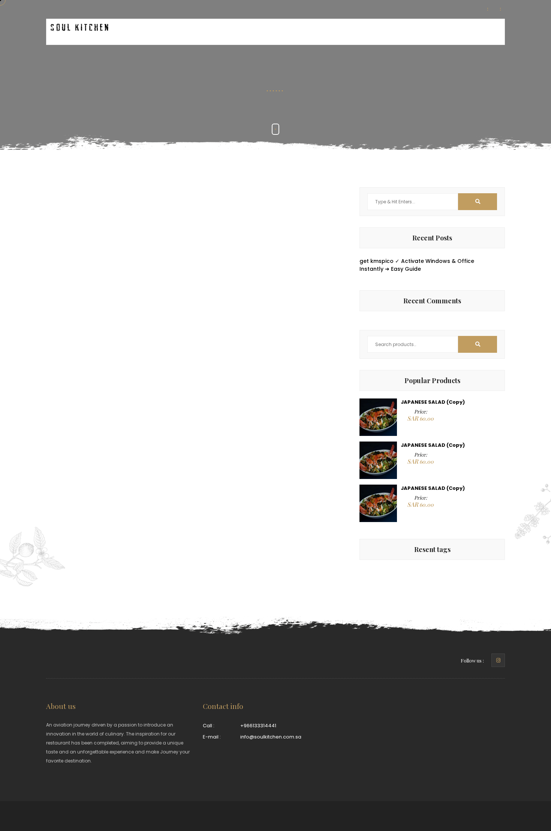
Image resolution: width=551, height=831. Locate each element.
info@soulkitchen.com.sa (270, 736)
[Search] (477, 344)
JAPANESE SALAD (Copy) (433, 402)
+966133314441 (258, 725)
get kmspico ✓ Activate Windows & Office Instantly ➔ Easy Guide (416, 265)
